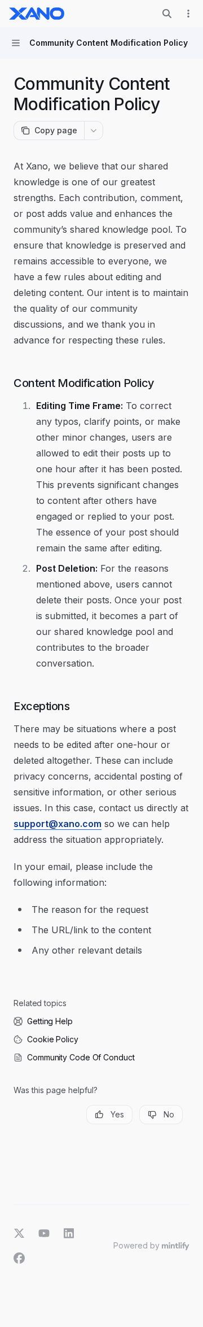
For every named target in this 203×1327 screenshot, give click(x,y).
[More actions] (188, 13)
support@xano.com (58, 823)
